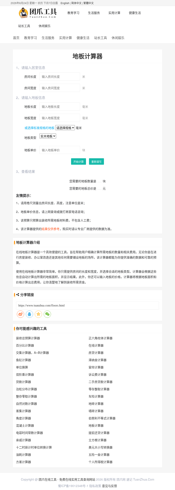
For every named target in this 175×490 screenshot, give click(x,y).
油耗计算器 (23, 454)
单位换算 (22, 367)
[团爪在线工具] (38, 12)
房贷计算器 (96, 352)
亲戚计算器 (23, 440)
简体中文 (76, 3)
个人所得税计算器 (100, 462)
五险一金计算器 (99, 454)
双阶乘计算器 (25, 374)
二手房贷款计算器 (100, 381)
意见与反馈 (109, 486)
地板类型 (30, 137)
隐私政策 (95, 486)
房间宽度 (30, 88)
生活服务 (94, 12)
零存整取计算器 (99, 389)
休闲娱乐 (45, 26)
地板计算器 (96, 425)
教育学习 (73, 12)
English (65, 3)
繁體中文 (88, 3)
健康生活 (135, 12)
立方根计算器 (97, 440)
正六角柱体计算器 (100, 338)
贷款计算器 (23, 381)
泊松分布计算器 (26, 389)
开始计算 (78, 161)
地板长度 (30, 106)
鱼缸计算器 (23, 360)
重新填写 (96, 161)
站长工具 (24, 26)
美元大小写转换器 (100, 447)
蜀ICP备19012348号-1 (73, 486)
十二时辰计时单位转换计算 (34, 447)
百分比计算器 (25, 345)
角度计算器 (23, 418)
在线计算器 (96, 345)
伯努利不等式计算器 (102, 418)
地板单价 (30, 150)
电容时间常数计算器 (29, 432)
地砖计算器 (96, 403)
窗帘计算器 (96, 367)
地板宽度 (30, 118)
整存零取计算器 (26, 396)
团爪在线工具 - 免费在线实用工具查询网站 (67, 479)
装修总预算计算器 (28, 338)
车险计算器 (96, 396)
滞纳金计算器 (97, 360)
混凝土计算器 (25, 425)
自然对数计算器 (26, 403)
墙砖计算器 (96, 411)
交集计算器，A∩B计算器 (32, 352)
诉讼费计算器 (97, 374)
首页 (16, 37)
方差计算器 (23, 462)
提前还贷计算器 (99, 432)
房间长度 (30, 76)
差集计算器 (23, 411)
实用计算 (114, 12)
